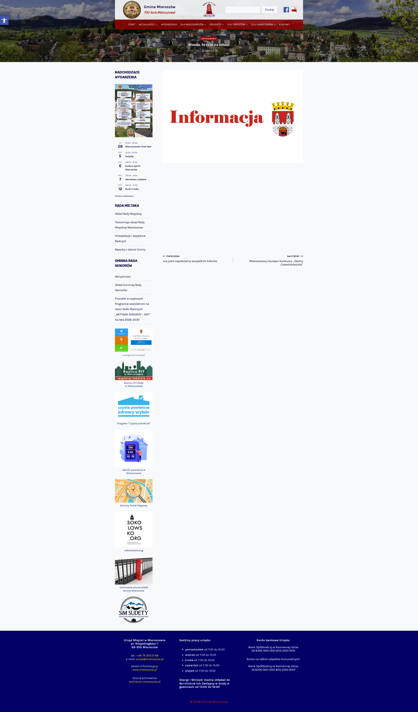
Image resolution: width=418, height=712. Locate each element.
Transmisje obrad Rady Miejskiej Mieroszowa (130, 224)
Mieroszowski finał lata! (138, 146)
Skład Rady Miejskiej (128, 214)
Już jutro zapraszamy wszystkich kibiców (190, 259)
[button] (4, 20)
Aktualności (209, 38)
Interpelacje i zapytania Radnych (130, 238)
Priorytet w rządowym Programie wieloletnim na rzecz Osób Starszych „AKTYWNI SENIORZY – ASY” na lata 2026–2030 (132, 309)
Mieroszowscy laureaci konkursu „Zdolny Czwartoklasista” (276, 260)
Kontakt (284, 24)
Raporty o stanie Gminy (130, 249)
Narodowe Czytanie (135, 179)
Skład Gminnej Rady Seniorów (128, 287)
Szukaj (269, 9)
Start (131, 24)
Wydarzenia (169, 24)
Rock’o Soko (132, 189)
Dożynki (129, 156)
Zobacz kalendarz (124, 196)
